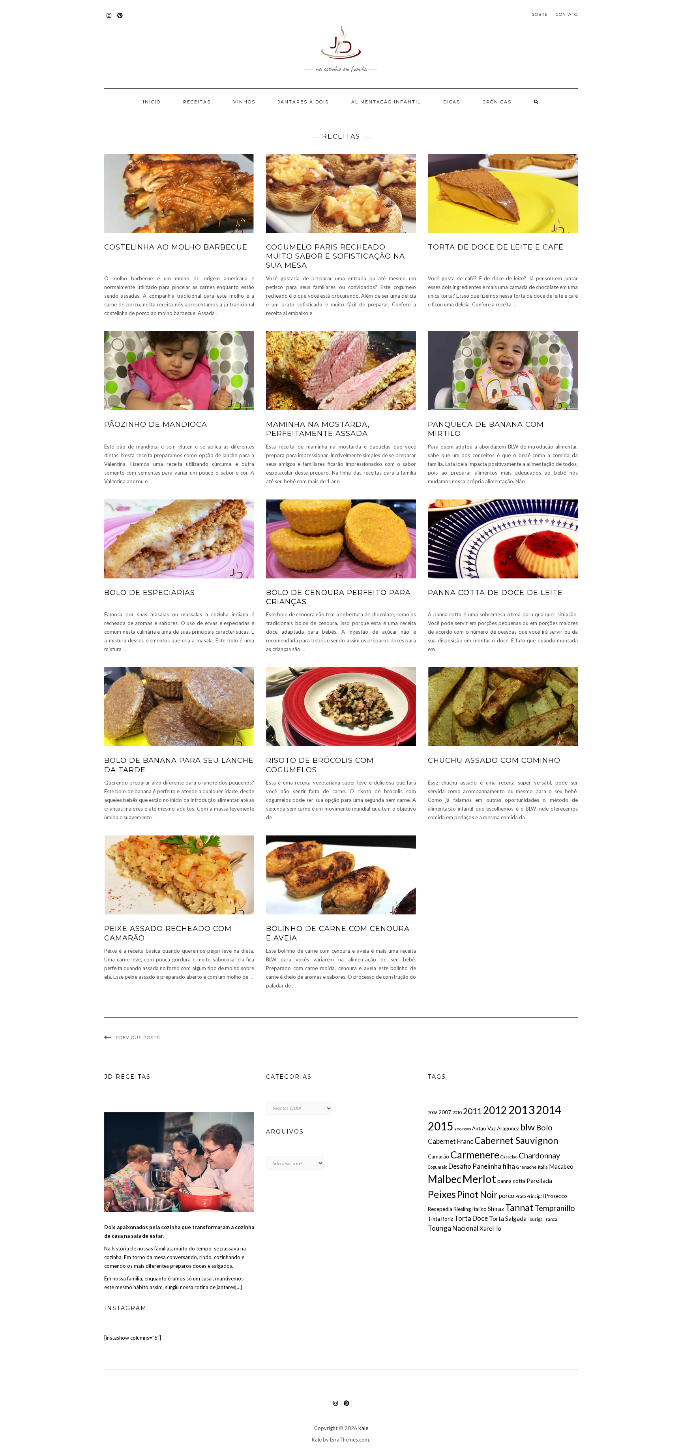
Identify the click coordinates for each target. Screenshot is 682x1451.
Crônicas (497, 102)
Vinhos (244, 102)
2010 (457, 1112)
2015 (440, 1126)
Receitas (197, 102)
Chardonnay (539, 1155)
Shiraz (496, 1208)
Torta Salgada (507, 1218)
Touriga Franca (542, 1219)
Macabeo (561, 1166)
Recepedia (440, 1209)
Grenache (526, 1166)
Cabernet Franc (450, 1141)
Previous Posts (138, 1037)
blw (527, 1126)
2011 (472, 1111)
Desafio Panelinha (474, 1166)
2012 (495, 1110)
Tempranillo (554, 1208)
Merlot (479, 1178)
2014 (548, 1110)
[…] (238, 1287)
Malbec (444, 1179)
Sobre (540, 14)
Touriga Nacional (453, 1228)
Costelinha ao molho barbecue (175, 247)
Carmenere (474, 1154)
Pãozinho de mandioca (155, 424)
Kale (363, 1428)
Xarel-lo (490, 1228)
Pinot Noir (477, 1194)
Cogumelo (437, 1166)
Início (152, 102)
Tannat (519, 1207)
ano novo (462, 1128)
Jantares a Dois (303, 102)
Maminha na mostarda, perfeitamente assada (318, 429)
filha (508, 1166)
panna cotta (511, 1181)
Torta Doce (471, 1218)
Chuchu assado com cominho (494, 760)
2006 (432, 1112)
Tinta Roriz (440, 1219)
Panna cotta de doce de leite (495, 592)
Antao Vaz (484, 1128)
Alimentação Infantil (386, 102)
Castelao (508, 1156)
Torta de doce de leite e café (496, 247)
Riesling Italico (470, 1209)
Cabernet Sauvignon (516, 1140)
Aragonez (508, 1128)
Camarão (438, 1156)
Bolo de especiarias (149, 592)
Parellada (539, 1180)
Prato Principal (529, 1196)
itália (543, 1166)
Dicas (451, 102)
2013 (521, 1110)
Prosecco (556, 1196)
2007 (444, 1112)
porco (506, 1195)
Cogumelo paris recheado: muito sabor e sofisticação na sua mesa (335, 256)
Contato (567, 14)
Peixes (442, 1194)
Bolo (544, 1127)
